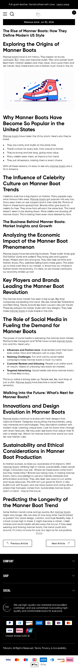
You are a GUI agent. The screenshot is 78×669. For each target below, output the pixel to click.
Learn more (63, 4)
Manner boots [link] (11, 56)
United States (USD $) (18, 635)
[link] (12, 14)
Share (39, 533)
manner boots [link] (58, 166)
